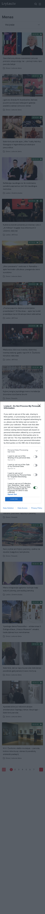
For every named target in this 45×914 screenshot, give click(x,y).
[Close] (40, 406)
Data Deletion (8, 508)
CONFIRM (14, 499)
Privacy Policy (36, 508)
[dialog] (22, 457)
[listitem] (22, 451)
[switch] (35, 456)
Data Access (22, 508)
